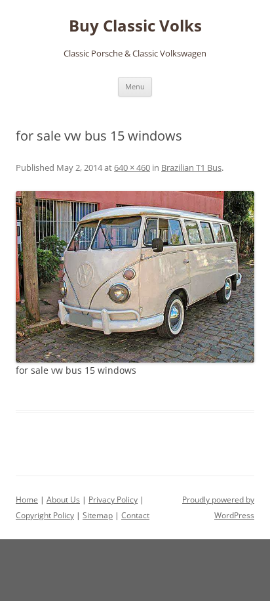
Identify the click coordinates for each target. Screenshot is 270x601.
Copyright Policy (45, 515)
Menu (135, 86)
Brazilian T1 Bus (191, 167)
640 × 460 (132, 167)
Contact (135, 515)
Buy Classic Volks (135, 26)
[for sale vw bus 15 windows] (135, 277)
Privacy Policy (113, 499)
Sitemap (98, 515)
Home (27, 499)
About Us (63, 499)
